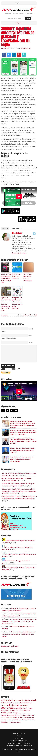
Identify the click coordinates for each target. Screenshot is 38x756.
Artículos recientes (16, 228)
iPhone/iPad (33, 315)
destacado (14, 705)
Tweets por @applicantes (9, 646)
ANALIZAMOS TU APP (14, 743)
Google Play (26, 708)
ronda (3, 717)
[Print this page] (24, 56)
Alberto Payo (5, 48)
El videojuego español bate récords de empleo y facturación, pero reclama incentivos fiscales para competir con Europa (19, 491)
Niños (21, 715)
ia (31, 708)
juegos (20, 713)
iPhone (28, 710)
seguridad (31, 717)
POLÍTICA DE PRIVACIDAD (14, 746)
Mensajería (4, 715)
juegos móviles (27, 713)
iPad (24, 710)
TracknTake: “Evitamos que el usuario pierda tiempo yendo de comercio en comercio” (22, 450)
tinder (20, 720)
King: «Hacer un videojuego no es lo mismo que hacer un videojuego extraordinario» (21, 459)
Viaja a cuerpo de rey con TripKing (16, 276)
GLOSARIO (27, 743)
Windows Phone (15, 722)
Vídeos (32, 720)
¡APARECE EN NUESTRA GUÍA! (19, 741)
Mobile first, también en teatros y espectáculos (27, 277)
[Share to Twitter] (9, 56)
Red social (31, 715)
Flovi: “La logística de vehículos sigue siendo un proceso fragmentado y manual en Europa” (23, 441)
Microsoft (11, 715)
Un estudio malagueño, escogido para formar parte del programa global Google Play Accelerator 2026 (19, 621)
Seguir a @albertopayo (19, 253)
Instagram (14, 710)
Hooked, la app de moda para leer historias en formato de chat (6, 278)
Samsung (25, 717)
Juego (15, 713)
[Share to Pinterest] (19, 56)
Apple (34, 700)
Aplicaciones (15, 700)
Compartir (4, 315)
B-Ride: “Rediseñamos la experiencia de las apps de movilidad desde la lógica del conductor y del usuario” (23, 432)
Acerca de (5, 228)
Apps (3, 702)
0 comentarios (25, 48)
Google (19, 708)
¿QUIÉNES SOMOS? (19, 733)
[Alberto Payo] (6, 240)
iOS (20, 710)
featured (7, 707)
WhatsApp (5, 722)
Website (31, 342)
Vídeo (28, 720)
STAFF (19, 736)
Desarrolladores (26, 703)
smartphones (5, 720)
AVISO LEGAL (28, 746)
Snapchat (11, 720)
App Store (10, 702)
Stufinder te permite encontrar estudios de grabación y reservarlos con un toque (17, 37)
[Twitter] (34, 233)
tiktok (16, 720)
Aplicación (24, 700)
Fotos (15, 708)
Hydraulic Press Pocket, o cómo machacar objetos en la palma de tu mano (6, 304)
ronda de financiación (14, 717)
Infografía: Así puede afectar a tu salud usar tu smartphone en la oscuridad (17, 303)
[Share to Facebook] (4, 56)
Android (25, 315)
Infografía (5, 710)
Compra (17, 703)
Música (17, 715)
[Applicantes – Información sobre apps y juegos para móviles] (19, 11)
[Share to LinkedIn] (14, 56)
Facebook (23, 705)
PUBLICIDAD (19, 738)
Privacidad (26, 715)
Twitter (24, 720)
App (30, 700)
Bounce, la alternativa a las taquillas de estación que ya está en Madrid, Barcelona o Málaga (18, 634)
